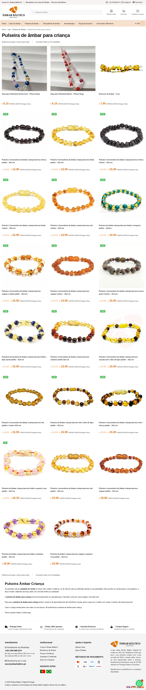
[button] (139, 683)
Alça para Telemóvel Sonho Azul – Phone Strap (21, 94)
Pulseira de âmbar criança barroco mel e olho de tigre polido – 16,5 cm (71, 424)
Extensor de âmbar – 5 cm (109, 94)
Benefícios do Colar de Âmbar (38, 2)
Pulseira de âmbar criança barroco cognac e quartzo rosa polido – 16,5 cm (71, 555)
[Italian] (136, 687)
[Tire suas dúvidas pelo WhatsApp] (107, 2)
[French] (130, 687)
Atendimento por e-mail (15, 662)
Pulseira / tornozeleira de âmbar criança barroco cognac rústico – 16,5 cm (69, 292)
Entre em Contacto (47, 660)
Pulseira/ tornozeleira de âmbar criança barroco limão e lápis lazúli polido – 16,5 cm (24, 358)
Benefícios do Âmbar (48, 650)
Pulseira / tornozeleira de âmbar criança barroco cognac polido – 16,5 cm (118, 489)
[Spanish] (142, 687)
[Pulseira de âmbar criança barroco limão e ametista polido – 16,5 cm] (24, 528)
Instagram (127, 2)
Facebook (138, 2)
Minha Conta (80, 647)
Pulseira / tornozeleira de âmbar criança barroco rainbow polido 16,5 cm (69, 358)
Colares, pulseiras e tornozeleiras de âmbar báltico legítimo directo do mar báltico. (35, 685)
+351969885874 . (114, 2)
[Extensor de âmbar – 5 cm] (121, 68)
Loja (9, 29)
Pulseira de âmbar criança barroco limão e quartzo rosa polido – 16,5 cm (24, 489)
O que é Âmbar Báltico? (49, 647)
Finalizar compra (138, 14)
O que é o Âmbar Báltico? (12, 2)
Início (4, 29)
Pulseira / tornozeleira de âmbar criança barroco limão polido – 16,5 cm (72, 161)
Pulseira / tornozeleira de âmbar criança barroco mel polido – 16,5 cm (71, 489)
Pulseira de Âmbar (19, 29)
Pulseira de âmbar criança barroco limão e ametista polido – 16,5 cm (22, 555)
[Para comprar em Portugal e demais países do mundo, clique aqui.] (43, 673)
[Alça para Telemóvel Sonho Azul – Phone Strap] (24, 68)
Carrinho (123, 14)
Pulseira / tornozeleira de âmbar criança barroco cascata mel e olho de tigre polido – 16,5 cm (118, 358)
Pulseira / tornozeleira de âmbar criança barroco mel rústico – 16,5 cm (71, 226)
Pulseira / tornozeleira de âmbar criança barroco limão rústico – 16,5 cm (23, 226)
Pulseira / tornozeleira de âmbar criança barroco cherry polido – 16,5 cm (24, 161)
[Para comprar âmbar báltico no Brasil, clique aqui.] (49, 673)
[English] (127, 687)
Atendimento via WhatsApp (17, 649)
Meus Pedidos (80, 650)
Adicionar (24, 109)
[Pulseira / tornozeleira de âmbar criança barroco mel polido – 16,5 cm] (73, 462)
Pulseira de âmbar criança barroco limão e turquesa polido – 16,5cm (119, 226)
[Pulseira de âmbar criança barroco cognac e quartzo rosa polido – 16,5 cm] (73, 528)
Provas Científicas (59, 2)
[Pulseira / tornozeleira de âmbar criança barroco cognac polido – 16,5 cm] (121, 462)
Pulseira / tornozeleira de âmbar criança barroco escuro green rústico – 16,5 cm (121, 292)
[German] (133, 687)
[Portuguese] (139, 687)
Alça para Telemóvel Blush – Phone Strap (67, 94)
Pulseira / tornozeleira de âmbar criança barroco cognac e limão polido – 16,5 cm (21, 292)
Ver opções (121, 109)
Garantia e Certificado (48, 657)
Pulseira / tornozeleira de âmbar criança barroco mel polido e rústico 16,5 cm (23, 424)
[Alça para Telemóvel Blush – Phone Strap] (73, 68)
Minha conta (111, 14)
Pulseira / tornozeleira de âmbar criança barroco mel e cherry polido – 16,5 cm (120, 424)
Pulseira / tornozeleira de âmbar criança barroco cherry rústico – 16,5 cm (121, 161)
